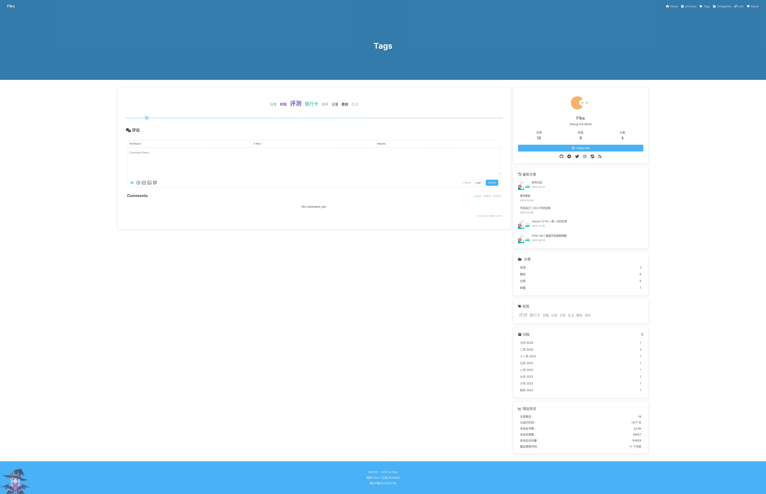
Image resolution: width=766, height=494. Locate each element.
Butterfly (394, 477)
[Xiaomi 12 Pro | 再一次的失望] (524, 224)
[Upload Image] (149, 182)
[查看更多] (642, 334)
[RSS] (600, 156)
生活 (354, 104)
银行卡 (311, 104)
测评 (325, 104)
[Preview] (155, 182)
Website (381, 143)
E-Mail (257, 143)
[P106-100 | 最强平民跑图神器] (524, 238)
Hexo (376, 477)
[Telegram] (569, 156)
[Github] (561, 156)
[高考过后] (524, 185)
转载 (283, 104)
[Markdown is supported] (132, 182)
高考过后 (537, 182)
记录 (335, 104)
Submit (492, 182)
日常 (273, 104)
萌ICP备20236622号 (383, 483)
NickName (135, 143)
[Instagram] (584, 156)
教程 (345, 104)
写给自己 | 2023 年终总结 (535, 208)
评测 (295, 103)
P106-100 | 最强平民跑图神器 (549, 235)
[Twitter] (577, 156)
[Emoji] (138, 182)
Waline (492, 216)
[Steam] (592, 156)
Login (478, 182)
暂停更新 (525, 195)
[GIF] (143, 182)
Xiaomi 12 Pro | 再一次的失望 (549, 221)
